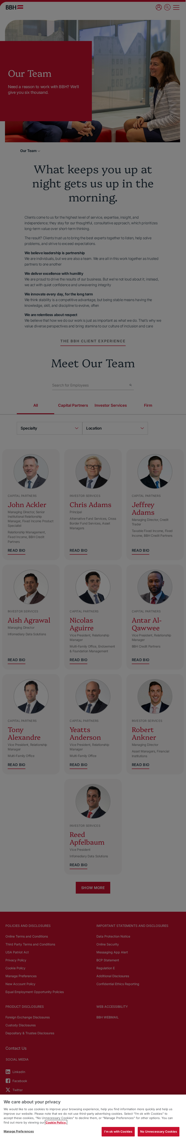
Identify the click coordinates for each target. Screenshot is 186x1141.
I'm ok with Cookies (118, 1131)
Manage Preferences (19, 1131)
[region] (93, 1118)
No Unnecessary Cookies (158, 1131)
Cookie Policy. (56, 1122)
